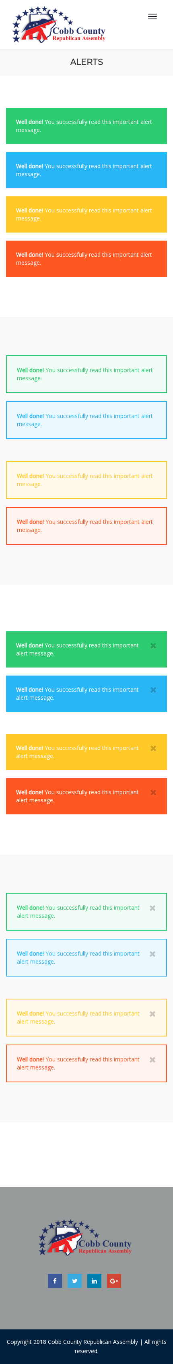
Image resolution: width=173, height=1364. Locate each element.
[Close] (153, 645)
